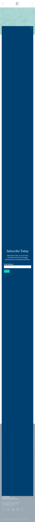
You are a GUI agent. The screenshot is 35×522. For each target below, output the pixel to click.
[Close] (31, 28)
